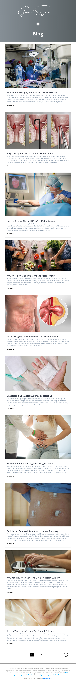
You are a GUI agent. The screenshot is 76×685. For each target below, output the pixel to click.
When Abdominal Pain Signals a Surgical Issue (30, 463)
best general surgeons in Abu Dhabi (50, 675)
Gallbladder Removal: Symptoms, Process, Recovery (32, 531)
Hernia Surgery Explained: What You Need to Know (32, 336)
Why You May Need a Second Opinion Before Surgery (33, 577)
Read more (10, 105)
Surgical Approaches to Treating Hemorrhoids (30, 153)
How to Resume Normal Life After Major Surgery (31, 221)
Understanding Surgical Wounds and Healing (29, 395)
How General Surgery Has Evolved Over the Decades (32, 92)
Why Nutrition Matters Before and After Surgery (31, 275)
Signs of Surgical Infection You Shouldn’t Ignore (31, 631)
